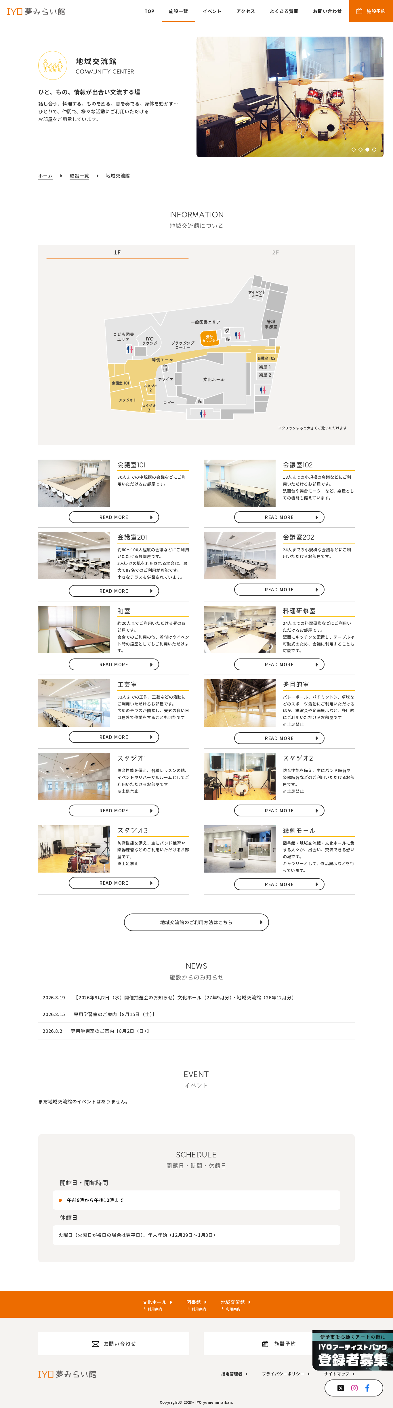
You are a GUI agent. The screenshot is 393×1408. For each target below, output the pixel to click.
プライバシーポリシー (283, 1374)
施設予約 (376, 10)
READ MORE (113, 517)
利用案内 (155, 1308)
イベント (212, 10)
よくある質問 (284, 10)
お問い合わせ (327, 10)
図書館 (193, 1301)
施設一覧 (178, 10)
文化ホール (155, 1301)
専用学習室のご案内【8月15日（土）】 (115, 1014)
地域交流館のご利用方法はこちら (196, 922)
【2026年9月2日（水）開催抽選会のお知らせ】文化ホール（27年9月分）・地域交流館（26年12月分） (185, 997)
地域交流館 (233, 1301)
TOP (149, 10)
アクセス (245, 10)
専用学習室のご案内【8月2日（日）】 (111, 1030)
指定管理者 (232, 1374)
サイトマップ (337, 1374)
